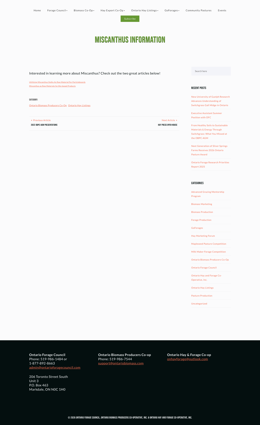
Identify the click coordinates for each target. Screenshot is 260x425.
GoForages (171, 10)
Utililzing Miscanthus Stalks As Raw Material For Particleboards (57, 82)
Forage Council (56, 10)
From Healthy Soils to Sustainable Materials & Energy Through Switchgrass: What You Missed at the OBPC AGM (209, 131)
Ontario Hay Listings (144, 10)
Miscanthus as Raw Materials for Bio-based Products (52, 86)
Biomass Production (202, 212)
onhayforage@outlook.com (187, 359)
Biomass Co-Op (83, 10)
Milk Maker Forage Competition (208, 251)
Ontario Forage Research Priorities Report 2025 (210, 164)
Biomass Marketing (201, 204)
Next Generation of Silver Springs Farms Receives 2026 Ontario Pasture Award (209, 150)
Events (222, 10)
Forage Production (201, 220)
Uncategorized (199, 303)
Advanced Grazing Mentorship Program (207, 193)
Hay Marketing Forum (203, 235)
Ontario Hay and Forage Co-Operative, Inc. (206, 277)
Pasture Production (201, 295)
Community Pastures (199, 10)
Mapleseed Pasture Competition (208, 243)
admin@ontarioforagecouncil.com (54, 367)
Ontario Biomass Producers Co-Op (48, 105)
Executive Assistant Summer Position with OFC (206, 115)
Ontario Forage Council (204, 267)
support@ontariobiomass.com (121, 363)
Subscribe (130, 18)
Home (37, 10)
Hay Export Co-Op (112, 10)
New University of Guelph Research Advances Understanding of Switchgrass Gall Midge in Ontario (210, 101)
